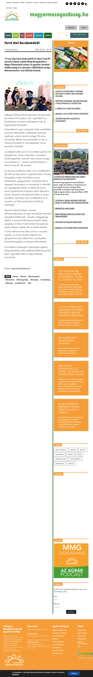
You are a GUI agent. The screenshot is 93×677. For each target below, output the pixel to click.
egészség (73, 450)
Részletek (15, 674)
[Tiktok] (82, 3)
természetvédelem (75, 459)
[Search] (66, 35)
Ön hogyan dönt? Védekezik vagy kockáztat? (67, 340)
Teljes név (56, 604)
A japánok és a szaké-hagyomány (67, 108)
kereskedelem (59, 454)
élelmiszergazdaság (22, 280)
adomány (15, 276)
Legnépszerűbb (60, 146)
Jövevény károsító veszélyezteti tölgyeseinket (67, 120)
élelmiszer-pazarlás (33, 276)
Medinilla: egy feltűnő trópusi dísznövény (71, 114)
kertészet (70, 454)
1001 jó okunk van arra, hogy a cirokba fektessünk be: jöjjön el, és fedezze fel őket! (70, 275)
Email (55, 596)
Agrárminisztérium (60, 450)
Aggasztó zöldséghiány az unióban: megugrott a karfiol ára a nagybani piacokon (69, 93)
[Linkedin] (74, 3)
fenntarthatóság (45, 280)
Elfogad (74, 673)
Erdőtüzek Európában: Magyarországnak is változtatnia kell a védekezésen (71, 102)
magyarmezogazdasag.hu (59, 14)
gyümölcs (82, 450)
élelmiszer (23, 276)
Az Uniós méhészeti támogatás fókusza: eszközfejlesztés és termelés (69, 408)
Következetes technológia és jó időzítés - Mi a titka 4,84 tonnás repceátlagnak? (71, 370)
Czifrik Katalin (11, 49)
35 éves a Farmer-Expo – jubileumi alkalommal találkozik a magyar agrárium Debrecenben (71, 311)
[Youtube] (78, 3)
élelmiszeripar (34, 280)
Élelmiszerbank (9, 280)
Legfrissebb (59, 87)
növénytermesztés (60, 459)
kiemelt (79, 454)
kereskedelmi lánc (20, 283)
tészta (29, 283)
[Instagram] (71, 3)
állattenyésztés (59, 464)
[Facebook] (67, 3)
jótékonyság (9, 283)
